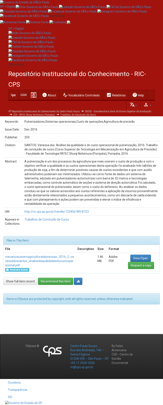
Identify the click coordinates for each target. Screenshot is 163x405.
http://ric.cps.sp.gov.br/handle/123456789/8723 (56, 211)
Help (138, 94)
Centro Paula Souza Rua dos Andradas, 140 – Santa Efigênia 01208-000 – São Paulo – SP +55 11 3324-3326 (89, 354)
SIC (10, 397)
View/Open (140, 258)
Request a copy (141, 265)
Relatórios (116, 94)
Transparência (17, 389)
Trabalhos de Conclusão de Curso (78, 114)
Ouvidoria (14, 382)
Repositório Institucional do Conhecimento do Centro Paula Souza (46, 111)
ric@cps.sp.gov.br (81, 367)
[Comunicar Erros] (68, 22)
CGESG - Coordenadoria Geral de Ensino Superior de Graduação (118, 111)
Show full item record (20, 281)
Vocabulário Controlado (81, 94)
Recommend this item (55, 281)
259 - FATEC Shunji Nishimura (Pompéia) (34, 114)
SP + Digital (7, 6)
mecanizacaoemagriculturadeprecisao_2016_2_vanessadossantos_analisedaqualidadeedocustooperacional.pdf (39, 261)
